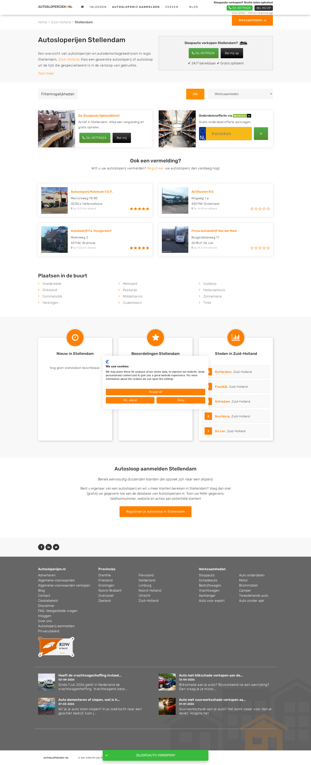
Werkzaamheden (250, 20)
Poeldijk (221, 387)
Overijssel (106, 595)
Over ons (45, 621)
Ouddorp (209, 284)
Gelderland (147, 580)
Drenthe (104, 575)
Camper (245, 590)
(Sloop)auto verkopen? (155, 755)
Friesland (105, 580)
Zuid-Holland (61, 22)
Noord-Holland (150, 590)
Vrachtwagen (209, 590)
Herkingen (50, 303)
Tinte (207, 303)
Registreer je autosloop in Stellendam (155, 511)
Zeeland (104, 601)
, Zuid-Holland (229, 372)
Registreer (155, 168)
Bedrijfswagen (210, 585)
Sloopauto (207, 575)
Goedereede (52, 284)
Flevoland (146, 575)
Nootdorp (222, 416)
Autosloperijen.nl (52, 569)
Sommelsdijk (52, 296)
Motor (243, 580)
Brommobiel (248, 585)
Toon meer (46, 73)
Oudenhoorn (132, 303)
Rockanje (130, 290)
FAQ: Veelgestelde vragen (57, 611)
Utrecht (144, 595)
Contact (44, 595)
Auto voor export (212, 601)
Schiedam (222, 401)
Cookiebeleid (48, 601)
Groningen (106, 585)
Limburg (145, 585)
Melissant (130, 284)
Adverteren (46, 575)
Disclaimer (46, 606)
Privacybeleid (48, 631)
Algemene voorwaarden (56, 580)
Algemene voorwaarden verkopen (64, 585)
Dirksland (50, 290)
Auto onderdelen (251, 575)
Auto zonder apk (251, 601)
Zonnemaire (212, 296)
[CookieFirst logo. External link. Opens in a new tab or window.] (107, 362)
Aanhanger (207, 595)
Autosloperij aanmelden (56, 626)
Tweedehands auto (253, 595)
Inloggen (98, 6)
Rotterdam (223, 372)
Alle (195, 94)
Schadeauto (208, 580)
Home (42, 22)
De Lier (220, 431)
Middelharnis (132, 296)
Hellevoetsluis (214, 290)
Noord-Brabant (110, 590)
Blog (193, 6)
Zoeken (171, 6)
